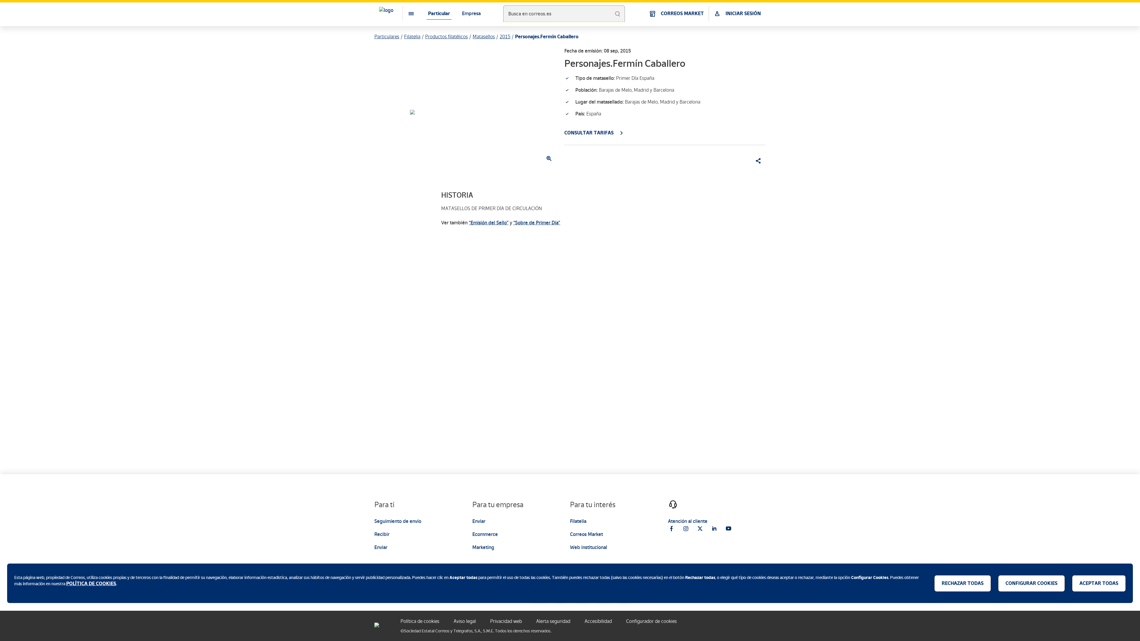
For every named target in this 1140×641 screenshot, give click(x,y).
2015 (505, 36)
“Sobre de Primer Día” (536, 223)
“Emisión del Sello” (489, 223)
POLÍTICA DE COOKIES (91, 583)
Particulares (386, 36)
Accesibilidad (598, 621)
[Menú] (406, 13)
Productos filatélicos (446, 36)
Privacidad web (506, 621)
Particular (439, 13)
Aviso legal (465, 621)
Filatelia (412, 36)
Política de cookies (419, 621)
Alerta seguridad (553, 621)
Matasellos (484, 36)
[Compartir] (756, 161)
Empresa (471, 13)
